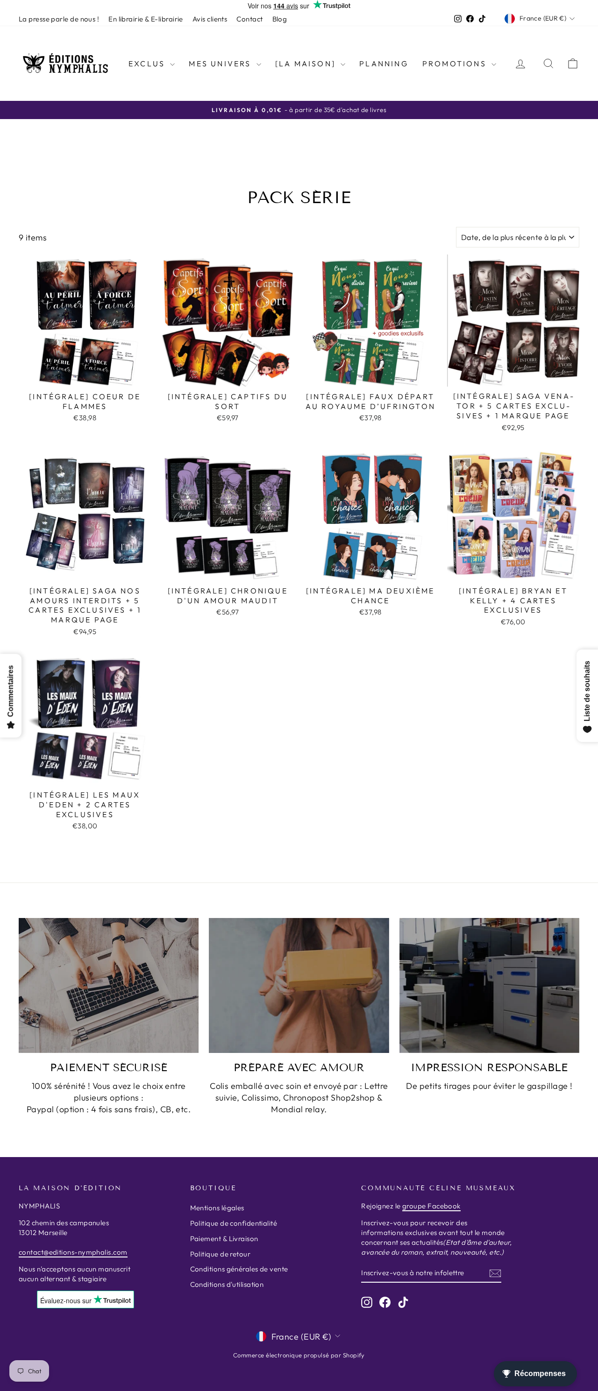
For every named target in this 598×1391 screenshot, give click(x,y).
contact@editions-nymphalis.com (73, 1252)
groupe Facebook (431, 1205)
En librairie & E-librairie (145, 18)
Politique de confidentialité (234, 1223)
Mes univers (221, 63)
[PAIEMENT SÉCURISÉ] (109, 985)
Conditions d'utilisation (227, 1284)
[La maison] (306, 63)
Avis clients (209, 18)
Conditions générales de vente (239, 1268)
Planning (383, 63)
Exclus (148, 63)
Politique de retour (220, 1254)
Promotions (455, 63)
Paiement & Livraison (224, 1238)
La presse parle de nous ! (59, 18)
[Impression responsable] (489, 985)
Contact (249, 18)
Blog (279, 18)
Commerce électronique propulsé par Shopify (299, 1355)
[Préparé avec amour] (299, 985)
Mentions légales (217, 1207)
